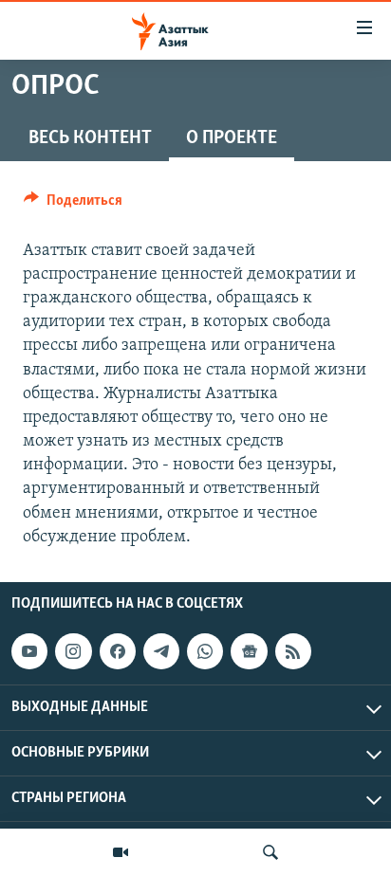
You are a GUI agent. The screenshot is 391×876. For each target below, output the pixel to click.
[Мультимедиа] (120, 852)
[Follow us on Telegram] (161, 651)
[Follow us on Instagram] (73, 651)
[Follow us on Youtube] (29, 651)
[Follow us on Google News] (249, 651)
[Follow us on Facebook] (118, 651)
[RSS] (293, 651)
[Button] (73, 205)
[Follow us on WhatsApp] (205, 651)
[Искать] (270, 852)
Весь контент (90, 138)
